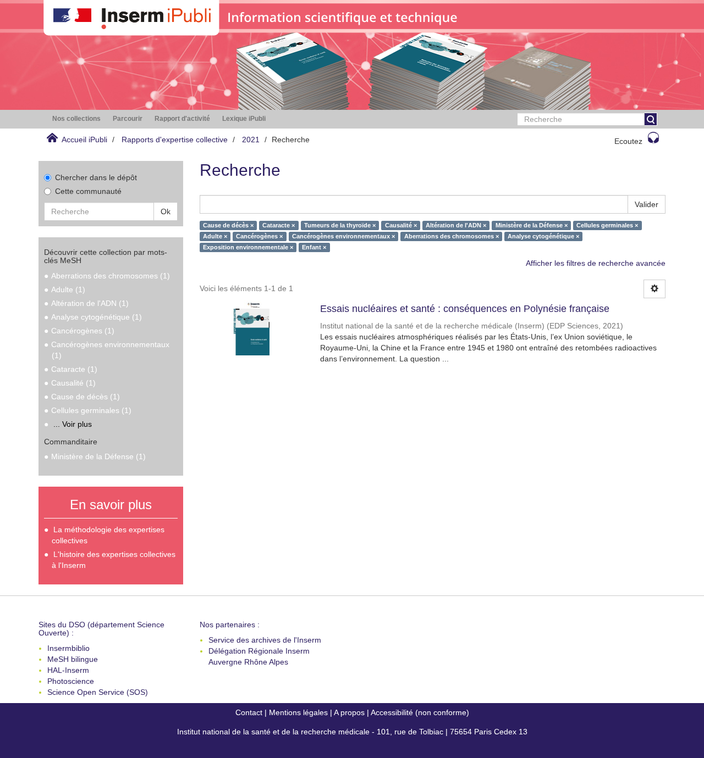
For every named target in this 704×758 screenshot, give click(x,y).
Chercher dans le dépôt (96, 177)
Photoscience (70, 681)
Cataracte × (278, 225)
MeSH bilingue (72, 659)
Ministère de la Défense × (532, 225)
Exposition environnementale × (248, 247)
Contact (248, 712)
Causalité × (401, 225)
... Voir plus (72, 424)
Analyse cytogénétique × (543, 236)
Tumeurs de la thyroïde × (340, 225)
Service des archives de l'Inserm (264, 640)
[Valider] (650, 119)
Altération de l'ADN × (456, 225)
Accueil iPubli (84, 139)
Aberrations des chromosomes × (451, 236)
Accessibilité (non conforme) (420, 712)
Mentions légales (298, 712)
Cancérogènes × (259, 236)
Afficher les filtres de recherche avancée (596, 263)
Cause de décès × (228, 225)
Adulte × (215, 236)
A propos (349, 712)
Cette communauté (88, 191)
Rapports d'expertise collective (175, 139)
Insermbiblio (68, 648)
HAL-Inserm (68, 670)
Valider (646, 204)
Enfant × (314, 247)
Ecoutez (628, 141)
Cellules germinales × (607, 225)
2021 (251, 139)
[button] (76, 119)
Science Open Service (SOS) (97, 692)
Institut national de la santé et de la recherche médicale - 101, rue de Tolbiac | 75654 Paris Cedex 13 (352, 731)
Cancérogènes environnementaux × (343, 236)
